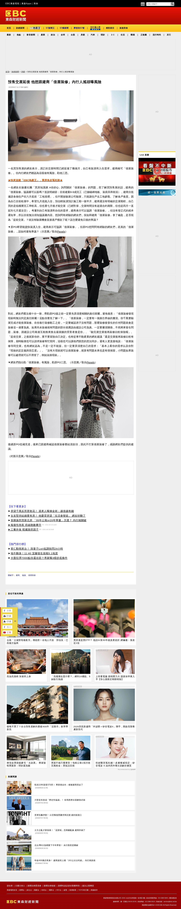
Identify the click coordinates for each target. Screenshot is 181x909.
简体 (36, 3)
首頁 (9, 28)
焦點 (19, 35)
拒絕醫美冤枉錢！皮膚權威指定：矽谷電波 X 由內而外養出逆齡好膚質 (115, 764)
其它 (169, 35)
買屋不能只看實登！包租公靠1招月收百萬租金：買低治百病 (70, 764)
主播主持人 (20, 886)
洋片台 (58, 890)
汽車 (93, 35)
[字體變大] (7, 617)
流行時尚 (157, 35)
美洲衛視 (72, 890)
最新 (9, 35)
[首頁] (16, 15)
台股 (73, 35)
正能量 (144, 35)
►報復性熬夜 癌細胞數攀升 (24, 525)
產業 (43, 35)
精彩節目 (110, 28)
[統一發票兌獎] (157, 195)
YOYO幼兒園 (83, 890)
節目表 (10, 886)
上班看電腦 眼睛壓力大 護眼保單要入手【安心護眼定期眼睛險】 (115, 678)
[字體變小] (7, 623)
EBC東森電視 (12, 3)
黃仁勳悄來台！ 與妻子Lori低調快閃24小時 (37, 548)
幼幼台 (44, 890)
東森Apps (27, 3)
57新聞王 (50, 28)
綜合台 (29, 890)
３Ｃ (113, 35)
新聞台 (22, 890)
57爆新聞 (64, 28)
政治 (53, 35)
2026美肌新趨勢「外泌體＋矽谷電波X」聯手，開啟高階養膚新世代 (104, 728)
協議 (24, 575)
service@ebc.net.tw (170, 901)
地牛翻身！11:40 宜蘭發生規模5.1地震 (34, 553)
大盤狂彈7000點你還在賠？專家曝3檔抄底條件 (39, 557)
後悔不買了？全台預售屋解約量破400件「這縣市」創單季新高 (37, 728)
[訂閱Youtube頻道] (7, 633)
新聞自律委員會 (34, 886)
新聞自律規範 (50, 886)
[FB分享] (7, 612)
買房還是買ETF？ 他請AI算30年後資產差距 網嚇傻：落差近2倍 (104, 641)
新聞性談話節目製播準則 (69, 886)
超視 (65, 890)
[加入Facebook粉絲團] (7, 628)
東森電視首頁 (12, 890)
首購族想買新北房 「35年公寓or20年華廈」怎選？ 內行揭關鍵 (48, 520)
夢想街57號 (79, 28)
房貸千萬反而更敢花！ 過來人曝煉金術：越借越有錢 (42, 511)
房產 (83, 35)
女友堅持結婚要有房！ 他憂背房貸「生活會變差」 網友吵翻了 (48, 515)
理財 (103, 35)
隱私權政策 (173, 898)
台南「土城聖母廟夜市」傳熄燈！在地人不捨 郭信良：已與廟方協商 (37, 641)
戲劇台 (36, 890)
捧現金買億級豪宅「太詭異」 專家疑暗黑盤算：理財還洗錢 (26, 764)
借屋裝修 (32, 575)
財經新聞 (20, 28)
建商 (18, 575)
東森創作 (94, 890)
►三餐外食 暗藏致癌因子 (23, 529)
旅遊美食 (124, 28)
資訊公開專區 (88, 886)
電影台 (51, 890)
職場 (133, 35)
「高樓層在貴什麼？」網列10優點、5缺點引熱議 (70, 678)
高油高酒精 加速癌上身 (19, 676)
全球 (63, 35)
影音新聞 (31, 35)
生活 (123, 35)
